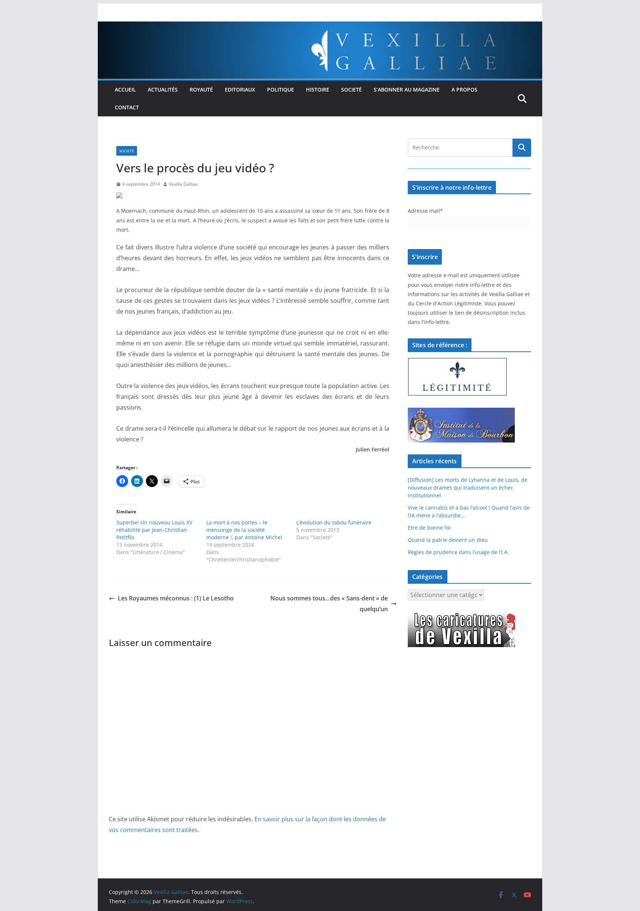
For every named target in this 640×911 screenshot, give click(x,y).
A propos (464, 89)
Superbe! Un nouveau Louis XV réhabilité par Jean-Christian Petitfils (154, 530)
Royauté (201, 89)
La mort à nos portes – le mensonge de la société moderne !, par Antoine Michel (244, 530)
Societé (351, 89)
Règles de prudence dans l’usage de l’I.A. (458, 552)
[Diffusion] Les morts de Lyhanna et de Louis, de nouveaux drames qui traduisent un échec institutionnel (467, 487)
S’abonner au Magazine (407, 89)
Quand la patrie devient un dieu (448, 539)
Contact (127, 107)
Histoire (317, 89)
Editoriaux (240, 89)
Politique (280, 89)
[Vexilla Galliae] (320, 27)
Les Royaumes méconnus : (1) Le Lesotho (176, 598)
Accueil (125, 89)
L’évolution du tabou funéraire (333, 522)
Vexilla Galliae (183, 184)
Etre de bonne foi (429, 527)
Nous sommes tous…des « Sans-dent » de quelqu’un (329, 603)
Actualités (163, 89)
